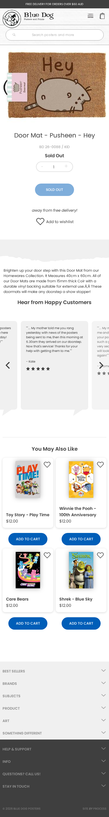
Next (101, 363)
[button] (41, 222)
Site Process (94, 809)
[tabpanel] (54, 86)
